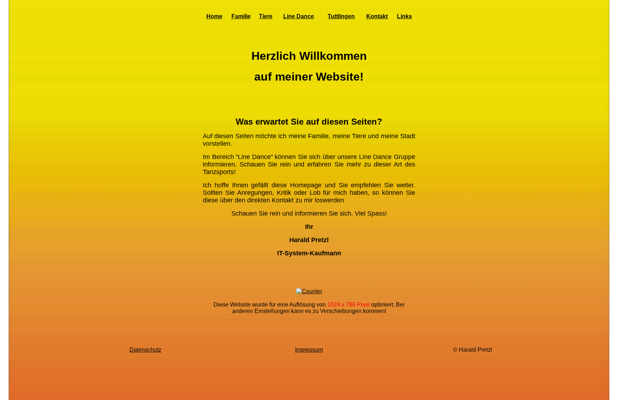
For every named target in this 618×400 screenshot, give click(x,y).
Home (214, 16)
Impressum (309, 350)
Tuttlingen (341, 16)
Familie (241, 16)
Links (404, 16)
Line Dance (298, 16)
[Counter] (309, 291)
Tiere (266, 16)
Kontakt (377, 16)
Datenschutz (145, 350)
